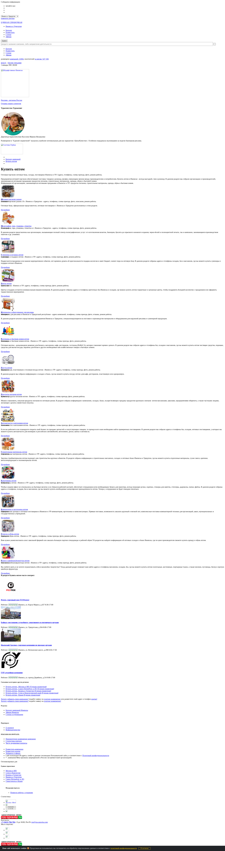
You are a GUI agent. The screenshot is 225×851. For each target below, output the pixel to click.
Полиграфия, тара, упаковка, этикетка (16, 226)
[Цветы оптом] (8, 282)
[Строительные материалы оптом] (8, 450)
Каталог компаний (13, 159)
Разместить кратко (13, 751)
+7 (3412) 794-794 (8, 822)
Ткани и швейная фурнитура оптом (15, 561)
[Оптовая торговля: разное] (8, 198)
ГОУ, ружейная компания (12, 673)
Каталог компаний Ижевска (17, 710)
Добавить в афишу (13, 753)
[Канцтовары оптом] (8, 479)
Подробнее (5, 210)
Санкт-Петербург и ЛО (15, 779)
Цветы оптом (6, 283)
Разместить (10, 32)
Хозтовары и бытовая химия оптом (15, 339)
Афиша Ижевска (12, 712)
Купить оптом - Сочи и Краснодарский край (32, 693)
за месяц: (42, 59)
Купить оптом (11, 161)
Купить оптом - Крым (23, 695)
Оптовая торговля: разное (11, 199)
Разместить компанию (14, 749)
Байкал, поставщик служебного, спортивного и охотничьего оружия (30, 622)
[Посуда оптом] (8, 366)
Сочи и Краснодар (13, 773)
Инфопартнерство (13, 730)
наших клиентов (11, 104)
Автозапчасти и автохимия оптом (14, 423)
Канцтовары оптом (8, 481)
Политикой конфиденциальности (95, 756)
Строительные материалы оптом (14, 452)
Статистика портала (14, 741)
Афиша (8, 37)
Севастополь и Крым (14, 781)
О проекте (10, 728)
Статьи (8, 35)
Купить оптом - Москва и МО (26, 687)
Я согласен (144, 848)
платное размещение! (52, 701)
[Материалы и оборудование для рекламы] (8, 311)
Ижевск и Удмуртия (14, 26)
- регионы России (11, 100)
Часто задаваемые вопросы (16, 743)
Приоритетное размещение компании (21, 739)
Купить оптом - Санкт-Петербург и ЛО (30, 689)
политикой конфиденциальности (124, 848)
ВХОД (3, 63)
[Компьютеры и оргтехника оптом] (8, 508)
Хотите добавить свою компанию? (15, 699)
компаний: (17, 59)
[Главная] (6, 157)
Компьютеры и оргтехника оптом (14, 509)
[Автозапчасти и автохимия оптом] (8, 421)
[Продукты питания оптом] (8, 393)
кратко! (94, 699)
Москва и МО (11, 771)
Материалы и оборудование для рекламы (17, 312)
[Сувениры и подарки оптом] (8, 253)
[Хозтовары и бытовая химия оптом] (8, 337)
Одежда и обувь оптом (10, 534)
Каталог (9, 30)
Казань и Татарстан (13, 775)
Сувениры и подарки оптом (12, 255)
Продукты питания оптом (11, 394)
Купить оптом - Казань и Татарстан (28, 691)
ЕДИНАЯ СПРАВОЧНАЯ (11, 22)
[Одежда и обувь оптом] (8, 532)
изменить (8, 18)
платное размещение (52, 699)
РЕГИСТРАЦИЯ (14, 63)
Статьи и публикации (14, 714)
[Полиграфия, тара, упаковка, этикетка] (8, 224)
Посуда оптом (6, 368)
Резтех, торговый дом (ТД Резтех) (15, 600)
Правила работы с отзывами (21, 793)
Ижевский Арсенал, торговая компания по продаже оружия (26, 645)
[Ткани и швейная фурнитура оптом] (8, 559)
